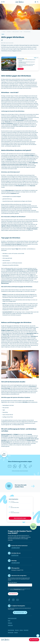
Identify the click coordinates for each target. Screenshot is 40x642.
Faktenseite (16, 632)
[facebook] (20, 466)
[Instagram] (13, 600)
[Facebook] (9, 600)
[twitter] (25, 466)
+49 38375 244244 (15, 547)
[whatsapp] (15, 466)
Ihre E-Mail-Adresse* (13, 582)
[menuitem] (20, 618)
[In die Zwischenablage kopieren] (30, 466)
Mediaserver (10, 622)
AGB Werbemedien (10, 632)
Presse (9, 620)
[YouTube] (17, 600)
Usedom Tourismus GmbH (12, 618)
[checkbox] (8, 589)
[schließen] (37, 57)
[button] (33, 526)
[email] (10, 466)
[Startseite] (20, 2)
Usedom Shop (10, 625)
